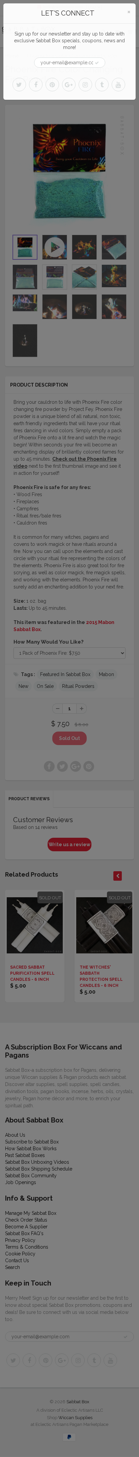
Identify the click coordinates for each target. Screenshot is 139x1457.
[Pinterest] (52, 84)
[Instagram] (85, 84)
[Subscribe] (96, 62)
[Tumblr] (102, 84)
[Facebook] (36, 84)
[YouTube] (118, 84)
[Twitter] (19, 84)
